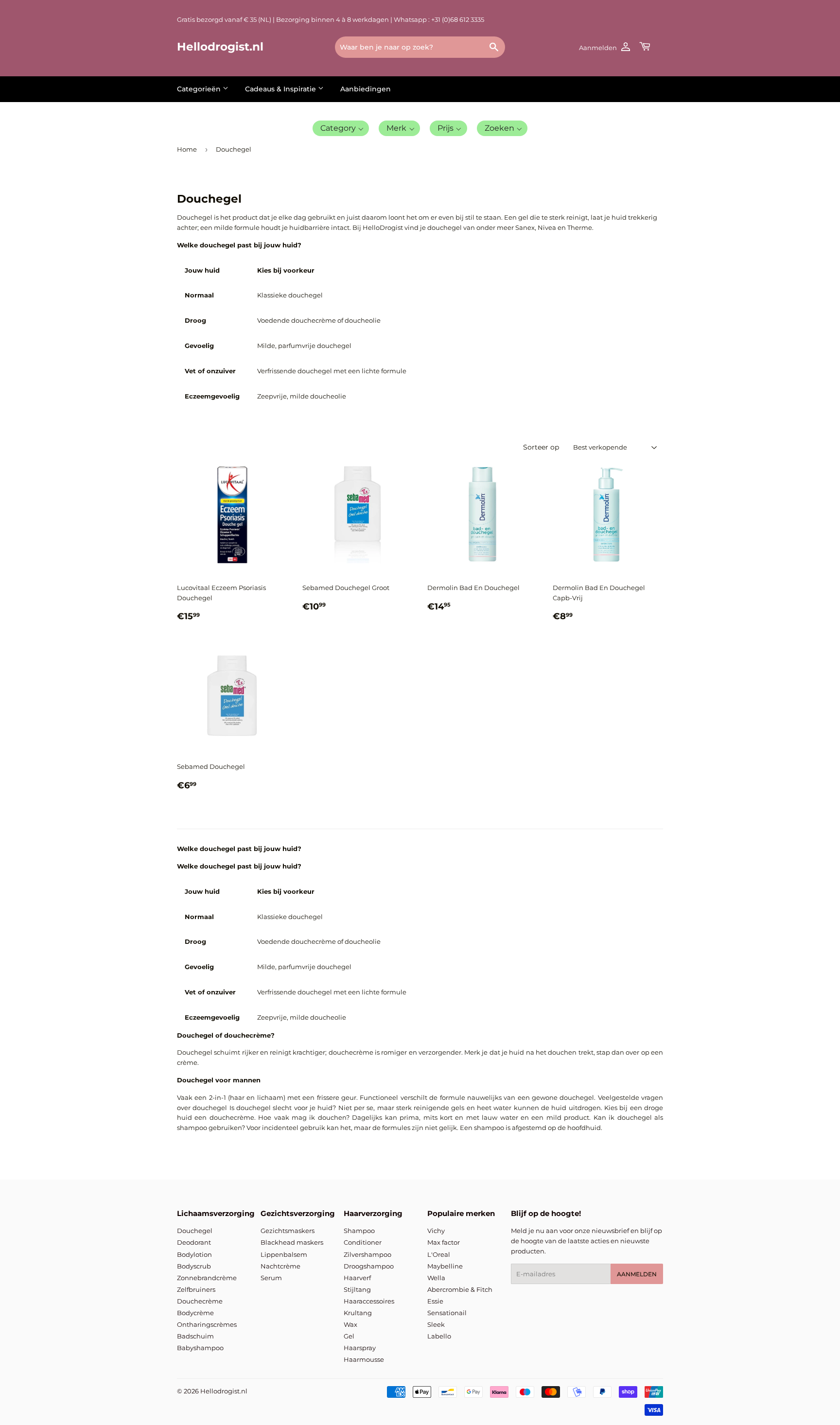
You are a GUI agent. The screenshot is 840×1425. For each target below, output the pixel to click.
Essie (435, 1301)
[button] (341, 128)
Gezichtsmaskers (288, 1230)
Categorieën (200, 89)
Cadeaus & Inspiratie (281, 89)
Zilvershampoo (367, 1254)
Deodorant (194, 1242)
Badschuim (195, 1336)
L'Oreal (438, 1254)
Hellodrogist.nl (220, 46)
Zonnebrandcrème (207, 1278)
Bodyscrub (194, 1266)
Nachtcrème (280, 1266)
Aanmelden (637, 1274)
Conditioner (363, 1242)
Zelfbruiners (196, 1289)
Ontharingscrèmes (207, 1324)
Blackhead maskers (292, 1242)
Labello (439, 1336)
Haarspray (360, 1348)
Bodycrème (195, 1313)
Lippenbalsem (284, 1254)
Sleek (436, 1324)
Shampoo (359, 1230)
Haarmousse (364, 1359)
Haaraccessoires (369, 1301)
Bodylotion (194, 1254)
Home (187, 149)
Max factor (443, 1242)
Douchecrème (200, 1301)
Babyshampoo (200, 1348)
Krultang (358, 1313)
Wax (350, 1324)
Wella (436, 1278)
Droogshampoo (369, 1266)
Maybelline (445, 1266)
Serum (271, 1278)
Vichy (436, 1230)
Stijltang (357, 1289)
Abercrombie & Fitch (459, 1289)
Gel (349, 1336)
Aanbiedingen (365, 89)
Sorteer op (541, 447)
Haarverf (357, 1278)
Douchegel (194, 1230)
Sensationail (447, 1313)
